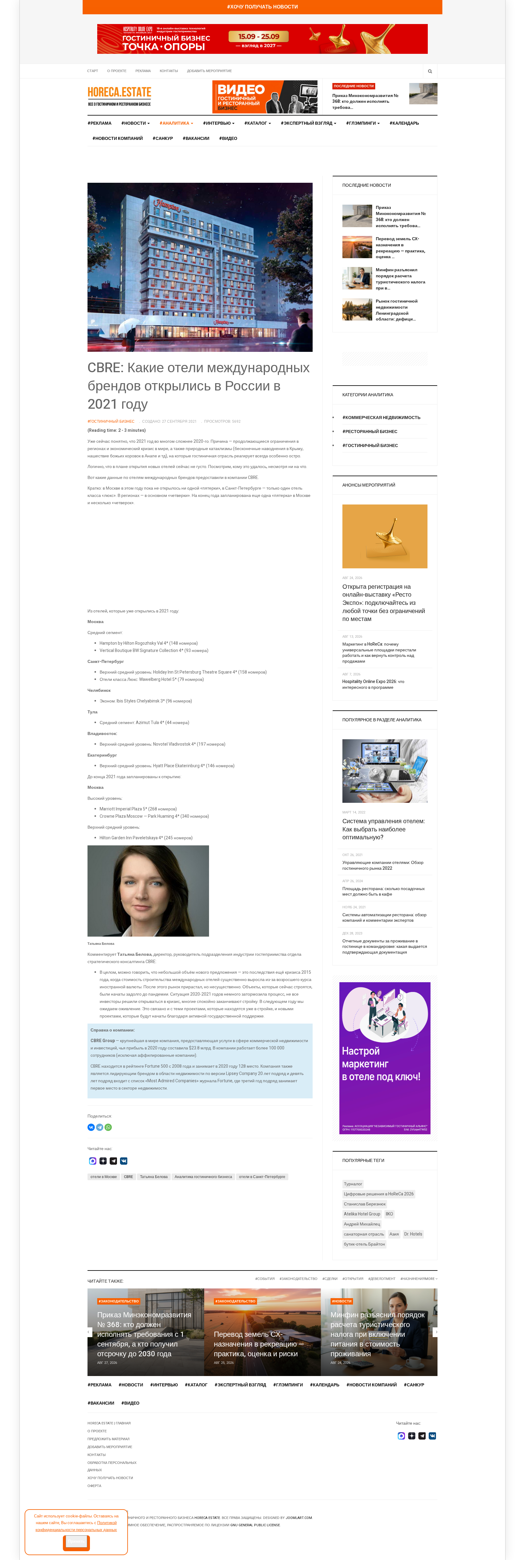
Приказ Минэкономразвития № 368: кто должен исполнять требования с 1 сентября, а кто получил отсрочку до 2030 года (144, 1334)
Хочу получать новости (110, 1478)
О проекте (116, 71)
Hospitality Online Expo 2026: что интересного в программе (373, 684)
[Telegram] (99, 1127)
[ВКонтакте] (91, 1127)
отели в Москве (104, 1177)
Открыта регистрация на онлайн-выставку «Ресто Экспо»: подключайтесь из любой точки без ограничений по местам (383, 603)
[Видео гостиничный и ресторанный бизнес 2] (265, 96)
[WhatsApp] (108, 1127)
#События (265, 1278)
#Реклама (100, 123)
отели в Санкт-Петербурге (262, 1177)
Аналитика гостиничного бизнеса (203, 1177)
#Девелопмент (382, 1278)
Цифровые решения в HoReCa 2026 (379, 1194)
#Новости (134, 123)
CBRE (128, 1177)
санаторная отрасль (364, 1234)
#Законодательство (298, 1278)
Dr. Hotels (413, 1234)
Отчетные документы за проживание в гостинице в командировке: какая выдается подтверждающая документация (384, 946)
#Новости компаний (117, 138)
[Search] (430, 71)
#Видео (228, 138)
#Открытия (352, 1278)
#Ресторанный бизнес (369, 431)
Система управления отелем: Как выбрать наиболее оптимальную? (383, 829)
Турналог (353, 1184)
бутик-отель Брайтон (364, 1244)
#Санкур (163, 138)
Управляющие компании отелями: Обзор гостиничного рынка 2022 (383, 865)
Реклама (143, 71)
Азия (394, 1234)
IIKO (389, 1214)
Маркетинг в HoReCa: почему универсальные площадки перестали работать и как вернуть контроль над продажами (379, 652)
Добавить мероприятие (209, 71)
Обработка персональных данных (112, 1466)
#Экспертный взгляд (307, 123)
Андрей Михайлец (362, 1224)
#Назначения (412, 1278)
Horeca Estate (207, 1517)
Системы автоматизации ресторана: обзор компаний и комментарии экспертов (384, 918)
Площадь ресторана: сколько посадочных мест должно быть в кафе (383, 892)
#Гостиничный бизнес (370, 445)
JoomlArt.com (299, 1517)
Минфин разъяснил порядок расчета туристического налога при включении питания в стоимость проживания (378, 1334)
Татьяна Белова (154, 1177)
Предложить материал (108, 1439)
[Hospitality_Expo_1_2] (262, 39)
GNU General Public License (255, 1525)
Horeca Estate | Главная (109, 1423)
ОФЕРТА (94, 1486)
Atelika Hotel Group (362, 1214)
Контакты (169, 71)
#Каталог (256, 123)
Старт (92, 71)
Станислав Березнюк (365, 1204)
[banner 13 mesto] (385, 1058)
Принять (76, 1541)
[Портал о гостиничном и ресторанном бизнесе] (119, 96)
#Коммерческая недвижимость (381, 417)
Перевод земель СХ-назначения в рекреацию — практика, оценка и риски (259, 1344)
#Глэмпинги (361, 123)
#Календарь (404, 123)
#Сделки (330, 1278)
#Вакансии (196, 138)
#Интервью (217, 123)
